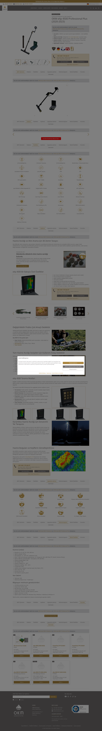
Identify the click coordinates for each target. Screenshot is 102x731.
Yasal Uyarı (49, 373)
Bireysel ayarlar (72, 369)
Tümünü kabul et (73, 363)
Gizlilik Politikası (42, 373)
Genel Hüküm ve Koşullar (57, 373)
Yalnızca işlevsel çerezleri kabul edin (73, 366)
